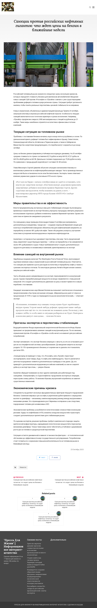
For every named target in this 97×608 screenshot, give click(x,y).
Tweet (43, 457)
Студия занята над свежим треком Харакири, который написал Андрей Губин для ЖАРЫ (36, 562)
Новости (23, 467)
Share (55, 457)
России (80, 605)
